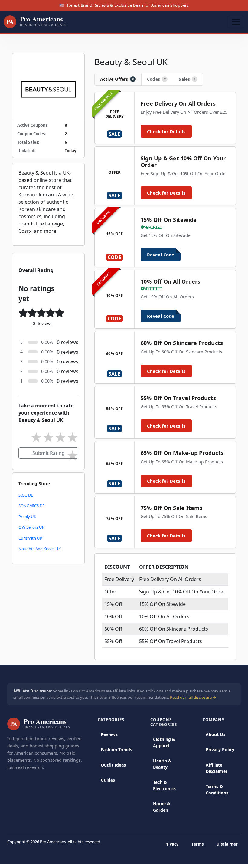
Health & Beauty (162, 764)
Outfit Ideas (113, 765)
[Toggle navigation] (235, 22)
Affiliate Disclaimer (216, 768)
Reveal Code (160, 254)
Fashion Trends (116, 749)
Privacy (171, 844)
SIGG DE (25, 495)
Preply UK (27, 516)
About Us (215, 734)
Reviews (109, 734)
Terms (197, 844)
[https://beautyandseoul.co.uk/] (48, 86)
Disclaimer (227, 844)
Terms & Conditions (217, 790)
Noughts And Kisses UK (39, 548)
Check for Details (166, 131)
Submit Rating (48, 453)
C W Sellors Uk (31, 527)
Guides (108, 780)
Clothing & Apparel (164, 742)
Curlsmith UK (30, 538)
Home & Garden (161, 807)
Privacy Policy (220, 749)
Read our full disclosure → (193, 697)
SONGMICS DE (31, 505)
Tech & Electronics (164, 785)
